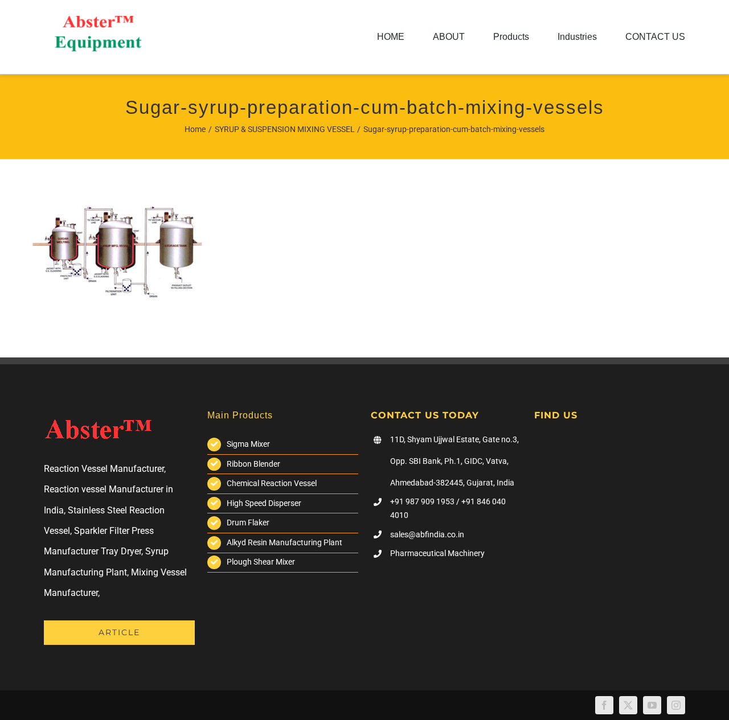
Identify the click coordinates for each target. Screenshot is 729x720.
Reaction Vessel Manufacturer (104, 468)
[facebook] (604, 705)
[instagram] (676, 705)
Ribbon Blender (253, 463)
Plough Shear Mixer (261, 561)
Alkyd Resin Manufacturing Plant (284, 542)
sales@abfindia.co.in (427, 534)
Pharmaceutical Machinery (437, 553)
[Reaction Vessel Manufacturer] (98, 20)
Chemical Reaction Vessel (272, 483)
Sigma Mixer (248, 444)
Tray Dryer (121, 551)
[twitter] (628, 705)
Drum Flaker (248, 522)
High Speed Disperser (264, 503)
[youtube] (652, 705)
